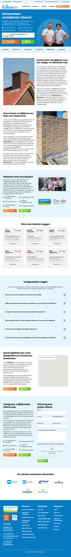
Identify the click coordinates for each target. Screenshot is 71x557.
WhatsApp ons (39, 1)
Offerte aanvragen (44, 522)
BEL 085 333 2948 (28, 41)
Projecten (51, 6)
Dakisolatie (61, 49)
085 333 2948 (66, 1)
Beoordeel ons (42, 528)
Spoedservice (26, 6)
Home (56, 509)
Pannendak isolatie (28, 534)
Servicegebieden (43, 513)
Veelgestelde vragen (44, 519)
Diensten (35, 6)
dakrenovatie (56, 95)
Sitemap (56, 529)
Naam (39, 410)
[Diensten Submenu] (39, 6)
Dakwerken (5, 49)
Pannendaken (50, 49)
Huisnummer (56, 423)
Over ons (56, 513)
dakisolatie (40, 97)
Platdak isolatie (27, 531)
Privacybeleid (58, 515)
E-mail (39, 417)
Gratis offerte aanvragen (11, 41)
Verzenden (42, 461)
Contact (56, 526)
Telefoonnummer (58, 417)
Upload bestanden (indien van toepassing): (50, 444)
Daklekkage (39, 49)
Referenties (41, 515)
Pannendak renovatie (29, 537)
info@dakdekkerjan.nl (53, 1)
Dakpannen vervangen (25, 513)
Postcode (40, 423)
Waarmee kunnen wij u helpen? (46, 430)
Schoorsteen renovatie (26, 521)
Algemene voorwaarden (58, 519)
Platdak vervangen (28, 509)
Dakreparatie (16, 49)
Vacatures (57, 523)
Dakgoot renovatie (28, 517)
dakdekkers (10, 362)
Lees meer (13, 243)
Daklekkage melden (62, 6)
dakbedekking (7, 142)
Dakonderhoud (26, 528)
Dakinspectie (28, 49)
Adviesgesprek (42, 525)
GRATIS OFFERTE (10, 210)
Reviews (44, 6)
